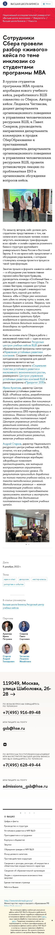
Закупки (7, 844)
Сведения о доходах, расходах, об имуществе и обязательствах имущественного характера (26, 864)
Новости (32, 21)
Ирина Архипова (12, 388)
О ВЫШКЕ (9, 816)
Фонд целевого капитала (15, 854)
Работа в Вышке (11, 887)
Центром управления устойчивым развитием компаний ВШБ (24, 377)
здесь (44, 917)
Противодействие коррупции (18, 858)
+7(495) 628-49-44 (22, 765)
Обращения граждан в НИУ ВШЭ (19, 849)
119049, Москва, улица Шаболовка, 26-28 (27, 688)
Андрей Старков (12, 444)
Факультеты (39, 18)
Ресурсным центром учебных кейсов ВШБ (23, 343)
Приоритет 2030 (35, 382)
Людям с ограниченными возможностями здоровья (23, 876)
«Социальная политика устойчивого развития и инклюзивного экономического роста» (24, 369)
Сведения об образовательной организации (24, 870)
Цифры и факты (11, 821)
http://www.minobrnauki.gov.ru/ (18, 900)
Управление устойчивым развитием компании (23, 353)
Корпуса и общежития (14, 840)
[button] (49, 526)
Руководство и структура (16, 826)
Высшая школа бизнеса (25, 4)
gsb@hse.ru (14, 728)
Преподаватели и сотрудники (18, 835)
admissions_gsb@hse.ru (25, 786)
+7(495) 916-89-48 (21, 712)
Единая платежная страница (17, 882)
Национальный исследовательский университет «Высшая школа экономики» (26, 17)
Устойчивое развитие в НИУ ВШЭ (19, 830)
